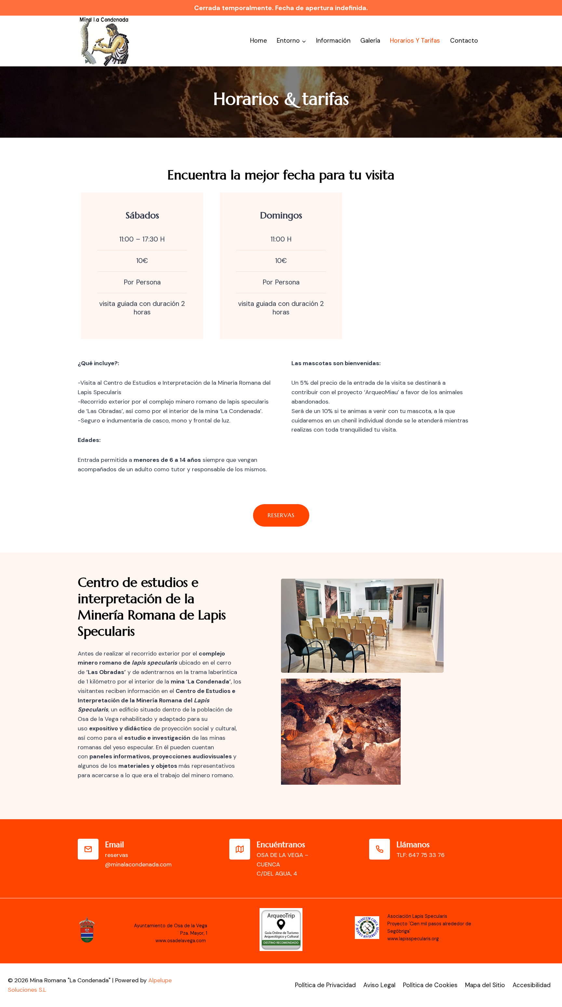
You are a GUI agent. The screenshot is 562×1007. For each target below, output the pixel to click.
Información (333, 40)
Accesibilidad (532, 985)
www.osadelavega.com (181, 941)
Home (258, 40)
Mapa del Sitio (485, 985)
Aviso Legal (379, 985)
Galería (370, 40)
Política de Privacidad (325, 985)
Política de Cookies (430, 985)
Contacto (464, 40)
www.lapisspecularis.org (413, 939)
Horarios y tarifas (415, 40)
